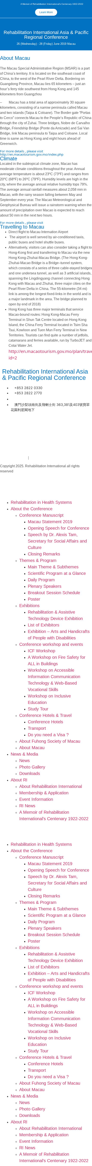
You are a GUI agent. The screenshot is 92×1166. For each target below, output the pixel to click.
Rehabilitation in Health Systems (41, 502)
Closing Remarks (44, 554)
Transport (37, 728)
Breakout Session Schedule (54, 592)
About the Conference (31, 508)
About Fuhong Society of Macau (49, 741)
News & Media (24, 754)
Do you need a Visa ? (48, 734)
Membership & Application (43, 792)
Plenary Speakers (44, 586)
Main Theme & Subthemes (53, 566)
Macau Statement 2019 (50, 521)
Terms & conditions (49, 457)
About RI (19, 780)
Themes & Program (37, 560)
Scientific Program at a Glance (57, 573)
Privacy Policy (13, 457)
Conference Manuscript (41, 515)
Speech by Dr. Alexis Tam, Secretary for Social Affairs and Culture (57, 541)
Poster (34, 599)
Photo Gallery (32, 767)
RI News (27, 805)
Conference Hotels (45, 721)
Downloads (29, 773)
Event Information (36, 799)
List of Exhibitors (43, 625)
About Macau (32, 747)
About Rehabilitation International (50, 786)
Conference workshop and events (51, 644)
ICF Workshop (41, 650)
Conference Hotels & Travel (45, 715)
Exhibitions (29, 605)
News (24, 760)
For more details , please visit (21, 222)
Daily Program (41, 579)
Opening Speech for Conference (58, 528)
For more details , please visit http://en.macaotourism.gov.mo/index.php (31, 152)
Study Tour (38, 709)
